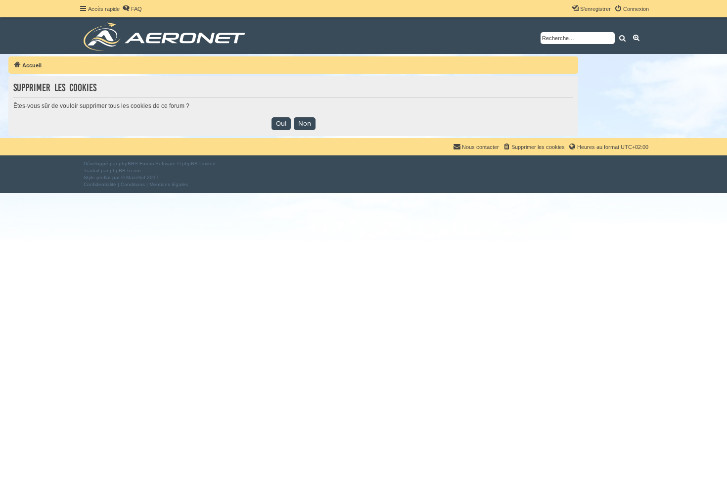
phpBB (127, 163)
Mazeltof (135, 177)
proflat (103, 177)
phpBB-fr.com (125, 170)
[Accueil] (166, 35)
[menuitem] (132, 9)
